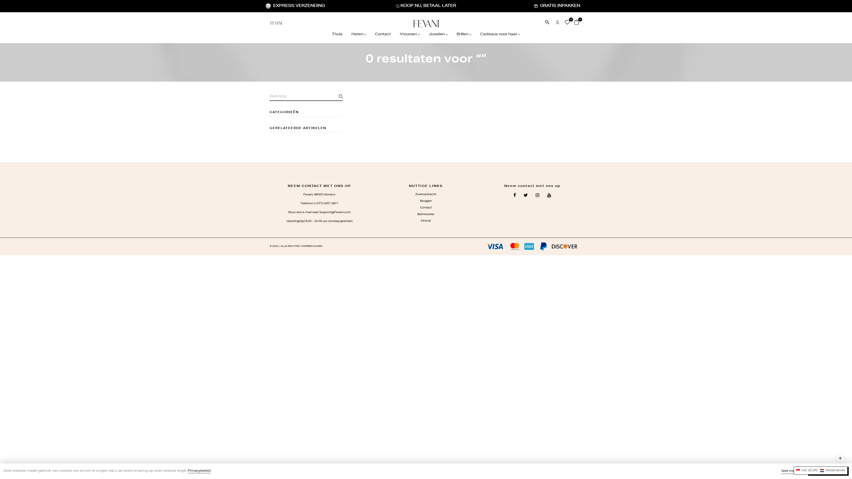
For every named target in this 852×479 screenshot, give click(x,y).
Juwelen (437, 34)
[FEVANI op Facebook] (514, 196)
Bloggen (426, 201)
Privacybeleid (199, 471)
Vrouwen (408, 34)
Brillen (462, 34)
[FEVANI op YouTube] (549, 196)
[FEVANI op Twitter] (526, 196)
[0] (567, 23)
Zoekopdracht (425, 194)
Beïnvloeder (425, 214)
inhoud (426, 221)
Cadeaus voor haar (498, 34)
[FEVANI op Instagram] (537, 196)
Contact (383, 34)
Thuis (337, 34)
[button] (820, 470)
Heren (357, 34)
